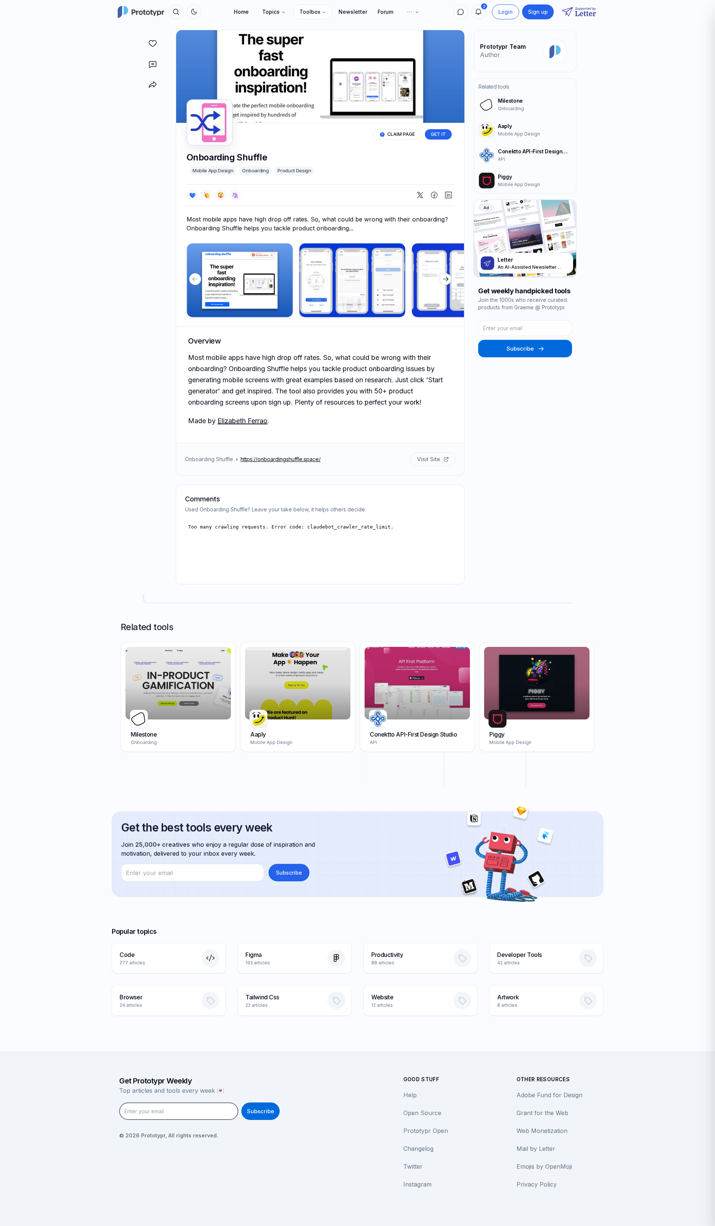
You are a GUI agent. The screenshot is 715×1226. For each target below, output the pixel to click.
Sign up (538, 12)
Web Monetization (542, 1130)
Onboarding (255, 170)
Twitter (413, 1166)
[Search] (176, 11)
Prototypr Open (425, 1130)
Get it (438, 134)
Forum (385, 12)
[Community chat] (460, 11)
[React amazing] (235, 195)
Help (410, 1095)
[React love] (192, 195)
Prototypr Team (503, 46)
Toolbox (309, 12)
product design (294, 170)
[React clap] (207, 195)
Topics (271, 12)
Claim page (401, 134)
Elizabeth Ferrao (242, 421)
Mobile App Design (213, 170)
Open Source (422, 1113)
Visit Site (428, 459)
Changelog (418, 1148)
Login (505, 12)
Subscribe (520, 348)
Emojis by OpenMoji (544, 1166)
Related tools (494, 86)
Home (241, 12)
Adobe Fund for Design (549, 1095)
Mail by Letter (536, 1148)
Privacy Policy (537, 1184)
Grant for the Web (542, 1113)
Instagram (417, 1184)
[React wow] (221, 195)
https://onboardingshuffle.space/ (281, 459)
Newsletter (353, 12)
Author (490, 54)
